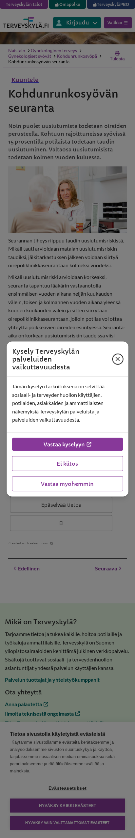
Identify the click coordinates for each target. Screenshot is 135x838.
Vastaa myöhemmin (67, 483)
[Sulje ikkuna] (117, 359)
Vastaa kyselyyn (64, 444)
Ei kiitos (67, 463)
